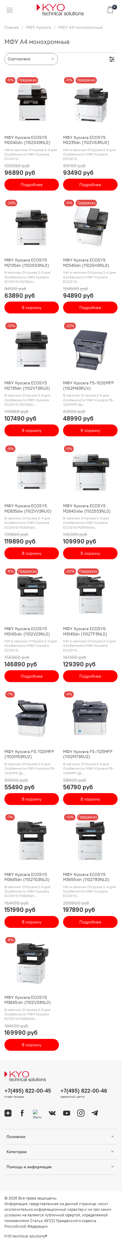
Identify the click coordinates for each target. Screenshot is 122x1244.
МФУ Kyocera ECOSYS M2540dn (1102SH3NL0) (86, 262)
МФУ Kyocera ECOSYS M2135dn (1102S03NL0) (26, 262)
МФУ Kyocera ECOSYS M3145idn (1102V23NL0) (27, 631)
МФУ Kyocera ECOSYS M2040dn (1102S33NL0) (27, 140)
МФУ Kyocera (38, 27)
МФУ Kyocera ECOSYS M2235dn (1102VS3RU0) (86, 140)
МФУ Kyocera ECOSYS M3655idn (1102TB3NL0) (86, 877)
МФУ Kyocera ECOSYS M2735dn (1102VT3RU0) (27, 385)
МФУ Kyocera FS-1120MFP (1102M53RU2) (29, 754)
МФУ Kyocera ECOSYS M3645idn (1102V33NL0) (27, 1000)
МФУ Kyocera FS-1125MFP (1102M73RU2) (87, 754)
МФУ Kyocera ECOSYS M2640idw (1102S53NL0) (87, 508)
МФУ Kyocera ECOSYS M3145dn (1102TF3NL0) (85, 631)
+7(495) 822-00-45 (27, 1090)
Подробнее (32, 184)
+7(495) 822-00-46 (83, 1090)
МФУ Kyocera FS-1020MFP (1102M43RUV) (88, 385)
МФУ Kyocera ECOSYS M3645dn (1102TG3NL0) (27, 877)
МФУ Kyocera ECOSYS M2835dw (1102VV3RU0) (28, 508)
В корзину (31, 307)
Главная (11, 27)
